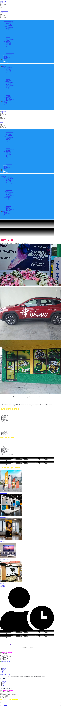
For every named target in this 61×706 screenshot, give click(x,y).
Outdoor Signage (3, 583)
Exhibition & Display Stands (4, 517)
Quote (3, 672)
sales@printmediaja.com (7, 652)
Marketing (3, 669)
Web (3, 671)
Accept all (5, 705)
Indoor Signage (2, 541)
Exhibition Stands (17, 396)
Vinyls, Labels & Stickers (4, 559)
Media (3, 670)
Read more (2, 705)
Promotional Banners (3, 493)
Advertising (4, 668)
